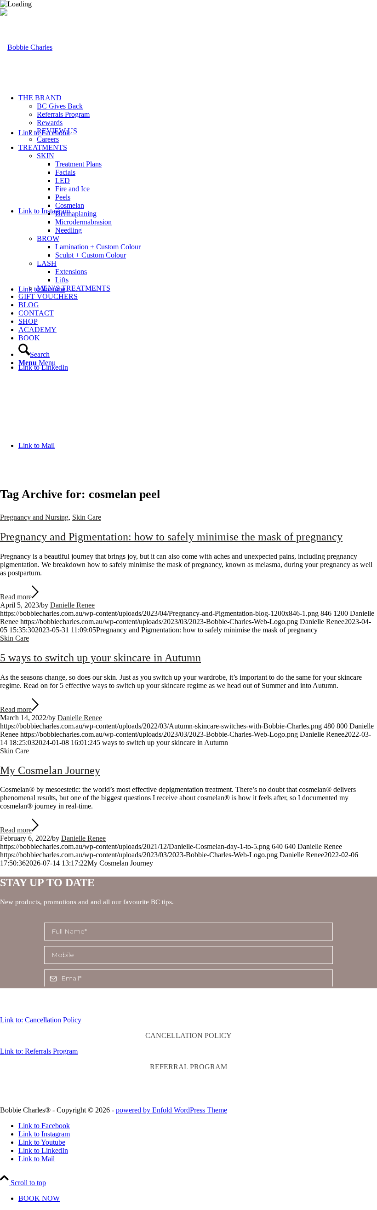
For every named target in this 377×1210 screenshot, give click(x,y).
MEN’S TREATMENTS (73, 288)
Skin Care (86, 517)
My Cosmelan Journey (50, 770)
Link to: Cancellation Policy (40, 1020)
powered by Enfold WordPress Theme (171, 1110)
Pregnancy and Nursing (34, 517)
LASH (47, 263)
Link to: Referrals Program (39, 1051)
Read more (16, 597)
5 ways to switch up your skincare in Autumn (100, 658)
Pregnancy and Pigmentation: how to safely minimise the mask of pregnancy (171, 537)
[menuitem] (197, 118)
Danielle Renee (72, 605)
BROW (48, 238)
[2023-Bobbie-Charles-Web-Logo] (26, 47)
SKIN (45, 156)
